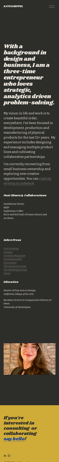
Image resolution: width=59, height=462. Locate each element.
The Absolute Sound (15, 266)
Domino (8, 252)
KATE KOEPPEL (13, 6)
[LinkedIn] (5, 455)
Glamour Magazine (14, 255)
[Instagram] (9, 455)
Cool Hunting (11, 248)
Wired (7, 273)
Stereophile (10, 262)
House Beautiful (13, 259)
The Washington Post (15, 269)
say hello (14, 439)
